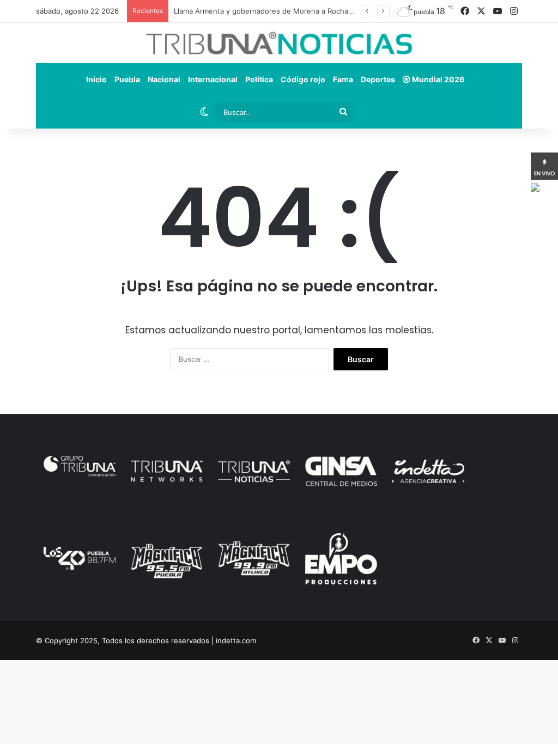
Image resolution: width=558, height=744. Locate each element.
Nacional (164, 79)
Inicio (96, 79)
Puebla (127, 79)
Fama (343, 79)
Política (259, 79)
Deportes (378, 79)
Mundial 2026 (437, 79)
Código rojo (303, 79)
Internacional (213, 79)
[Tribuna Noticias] (279, 43)
